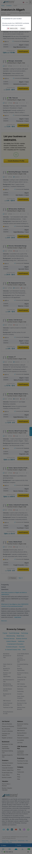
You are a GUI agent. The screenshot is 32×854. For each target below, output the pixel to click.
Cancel (23, 28)
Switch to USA (13, 28)
